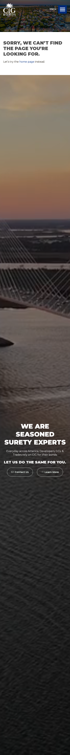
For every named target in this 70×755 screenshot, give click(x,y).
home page (26, 61)
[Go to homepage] (9, 9)
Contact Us (22, 472)
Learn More (52, 472)
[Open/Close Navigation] (62, 9)
